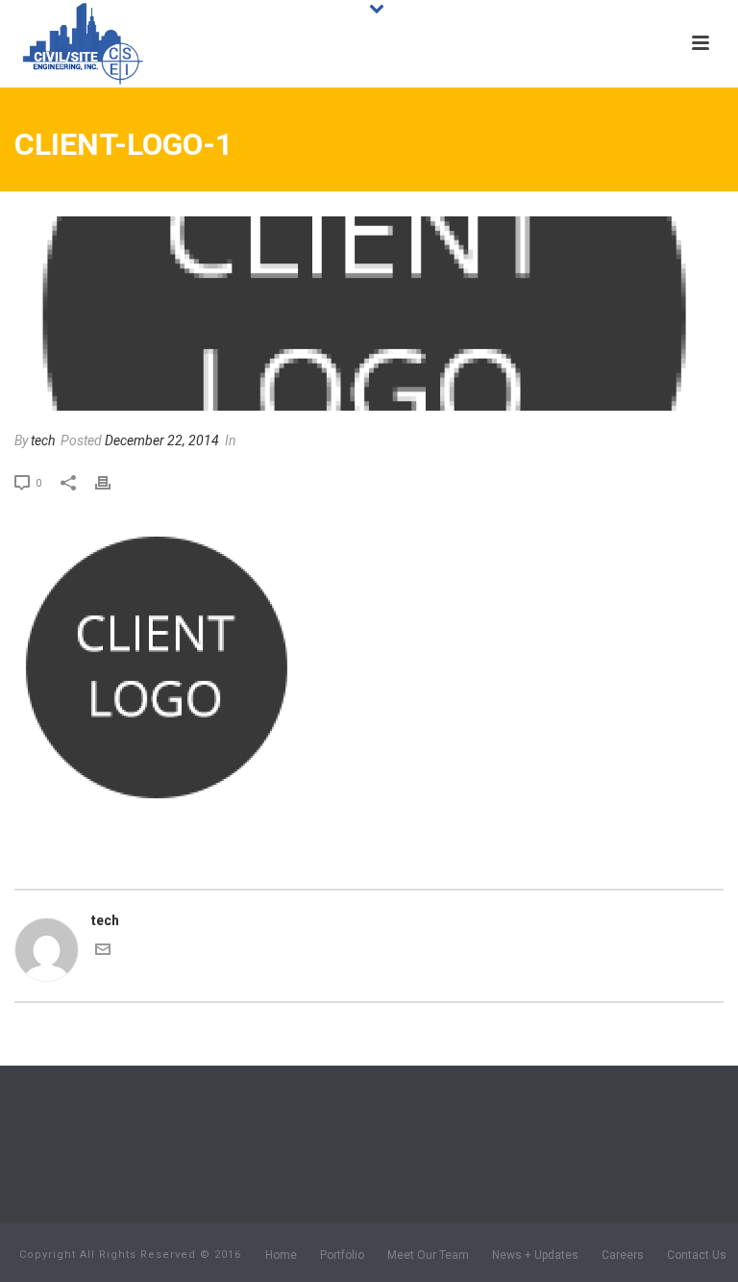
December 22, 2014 (162, 440)
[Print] (112, 482)
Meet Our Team (428, 1255)
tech (43, 440)
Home (281, 1255)
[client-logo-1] (369, 313)
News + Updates (535, 1255)
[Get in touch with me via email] (103, 952)
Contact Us (696, 1255)
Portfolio (342, 1255)
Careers (623, 1255)
